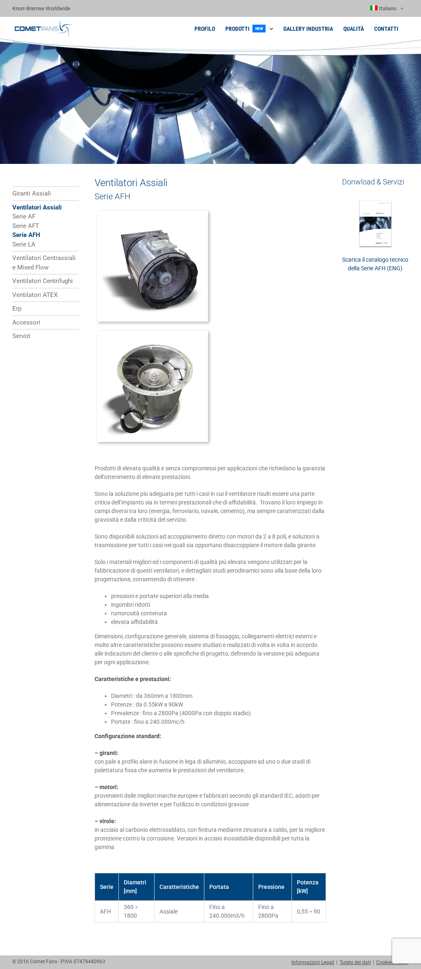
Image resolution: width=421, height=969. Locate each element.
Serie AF (23, 216)
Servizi (21, 336)
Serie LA (23, 244)
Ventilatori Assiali (37, 207)
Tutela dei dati (355, 962)
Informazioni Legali (312, 962)
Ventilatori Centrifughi (42, 281)
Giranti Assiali (31, 193)
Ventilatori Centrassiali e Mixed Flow (44, 262)
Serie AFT (25, 226)
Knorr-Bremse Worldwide (41, 8)
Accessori (26, 322)
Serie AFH (26, 235)
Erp (16, 308)
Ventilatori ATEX (35, 295)
